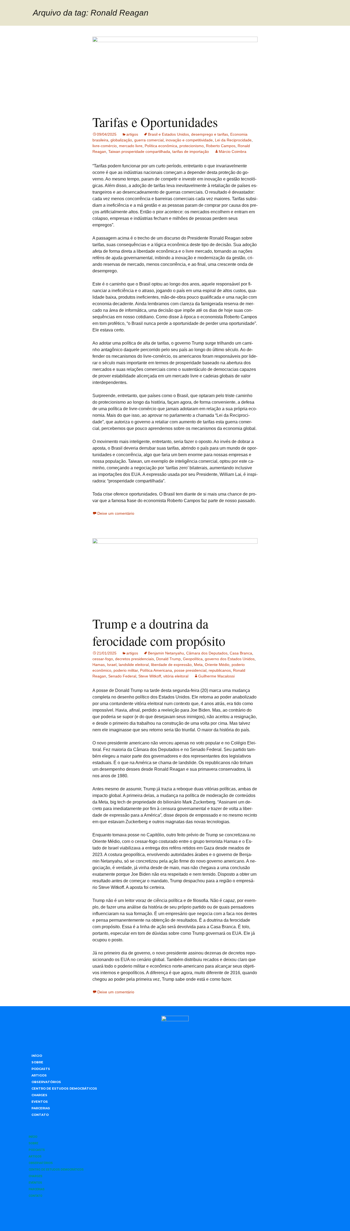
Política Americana (156, 670)
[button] (175, 1125)
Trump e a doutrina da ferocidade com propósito (158, 632)
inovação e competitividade (189, 140)
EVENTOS (39, 1102)
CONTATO (40, 1115)
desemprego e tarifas (209, 134)
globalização (121, 140)
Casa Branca (241, 653)
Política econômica (161, 146)
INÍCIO (36, 1056)
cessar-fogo (102, 659)
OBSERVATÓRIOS (46, 1082)
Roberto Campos (220, 146)
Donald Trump (168, 659)
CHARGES (39, 1095)
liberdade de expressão (171, 664)
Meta (198, 664)
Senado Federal (122, 676)
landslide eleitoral (134, 664)
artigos (132, 134)
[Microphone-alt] (145, 1214)
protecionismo (191, 146)
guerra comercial (149, 140)
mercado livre (130, 146)
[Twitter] (175, 1214)
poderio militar (125, 670)
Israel (111, 664)
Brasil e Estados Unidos (168, 134)
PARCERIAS (40, 1108)
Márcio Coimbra (232, 151)
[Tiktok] (205, 1214)
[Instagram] (160, 1214)
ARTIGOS (39, 1075)
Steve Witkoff (149, 676)
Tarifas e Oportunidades (155, 121)
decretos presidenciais (134, 659)
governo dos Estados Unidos (230, 659)
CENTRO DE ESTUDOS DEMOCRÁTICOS (64, 1088)
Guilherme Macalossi (216, 676)
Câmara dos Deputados (207, 653)
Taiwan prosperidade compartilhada (139, 151)
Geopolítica (193, 659)
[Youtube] (190, 1214)
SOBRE (37, 1062)
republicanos (220, 670)
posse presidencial (190, 670)
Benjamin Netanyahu (166, 653)
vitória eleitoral (175, 676)
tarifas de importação (190, 151)
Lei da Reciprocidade (233, 140)
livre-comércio (104, 146)
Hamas (98, 664)
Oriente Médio (217, 664)
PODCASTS (40, 1069)
